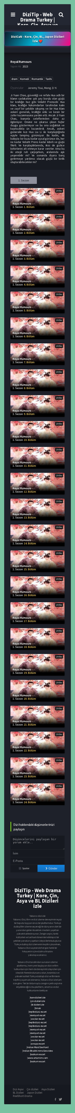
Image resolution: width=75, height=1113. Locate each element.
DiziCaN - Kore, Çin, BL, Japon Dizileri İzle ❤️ (37, 39)
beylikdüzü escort (38, 1011)
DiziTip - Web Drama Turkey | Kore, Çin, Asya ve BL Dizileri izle (37, 22)
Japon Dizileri (34, 1092)
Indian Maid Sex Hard (38, 1047)
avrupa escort (38, 1043)
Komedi (24, 79)
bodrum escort (37, 1054)
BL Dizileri (18, 1092)
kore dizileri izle (38, 997)
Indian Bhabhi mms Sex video (38, 1050)
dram (14, 79)
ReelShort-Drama (22, 1096)
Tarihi (49, 79)
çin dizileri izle (38, 1001)
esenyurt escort (38, 1015)
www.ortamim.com (38, 1057)
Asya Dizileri (48, 1089)
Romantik (37, 79)
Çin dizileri (32, 1089)
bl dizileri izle (37, 1004)
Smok (38, 1008)
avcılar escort (38, 1018)
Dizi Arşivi (18, 1089)
